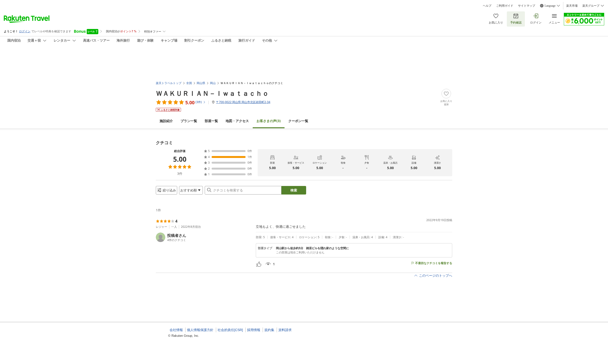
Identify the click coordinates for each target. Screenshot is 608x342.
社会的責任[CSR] (230, 330)
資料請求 (285, 330)
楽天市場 (572, 5)
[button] (204, 237)
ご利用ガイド (504, 5)
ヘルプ (487, 5)
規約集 (269, 330)
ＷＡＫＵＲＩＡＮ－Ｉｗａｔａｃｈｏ (212, 93)
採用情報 (253, 330)
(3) (268, 121)
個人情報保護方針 (200, 330)
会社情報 (176, 330)
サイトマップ (526, 5)
